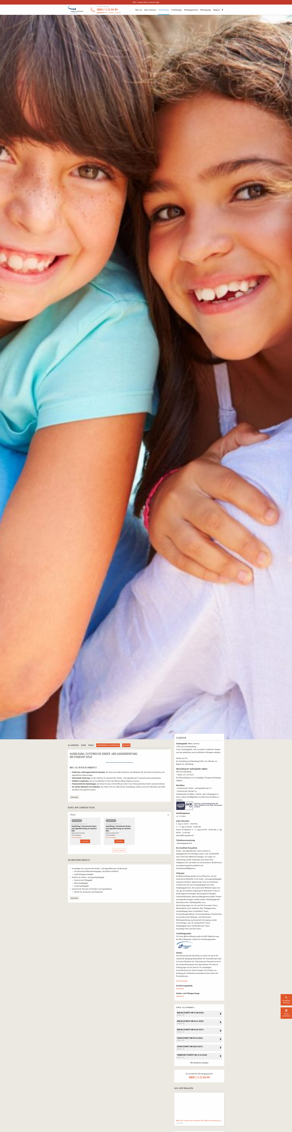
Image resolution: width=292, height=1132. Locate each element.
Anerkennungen (182, 981)
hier (157, 2)
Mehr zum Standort (119, 850)
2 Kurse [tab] (73, 815)
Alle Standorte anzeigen (199, 1063)
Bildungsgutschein (191, 10)
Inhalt (91, 745)
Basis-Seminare (150, 10)
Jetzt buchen (85, 841)
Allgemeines (73, 745)
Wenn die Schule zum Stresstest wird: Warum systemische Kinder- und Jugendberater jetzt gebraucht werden (217, 1120)
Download (180, 989)
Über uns (138, 10)
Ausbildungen (164, 10)
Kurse (83, 745)
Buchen (126, 745)
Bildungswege (205, 10)
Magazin (216, 10)
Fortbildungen (176, 10)
